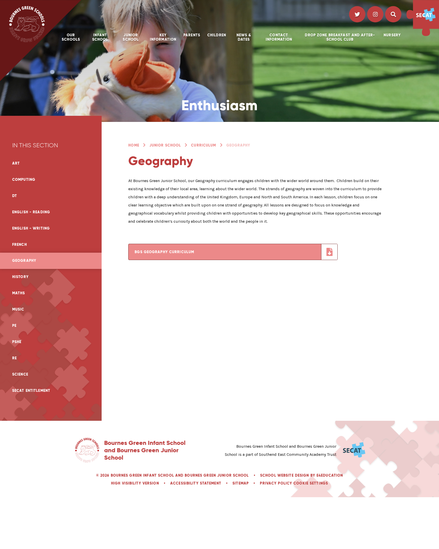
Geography (238, 145)
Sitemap (240, 483)
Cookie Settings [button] (310, 483)
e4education (330, 475)
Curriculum (203, 145)
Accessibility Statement (195, 483)
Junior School (165, 145)
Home (133, 145)
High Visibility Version (135, 483)
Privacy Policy (276, 483)
